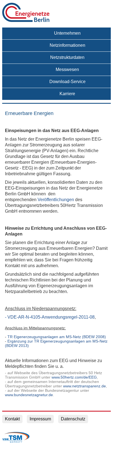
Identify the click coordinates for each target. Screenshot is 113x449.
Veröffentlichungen (56, 199)
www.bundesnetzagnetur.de (29, 395)
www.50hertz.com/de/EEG (74, 377)
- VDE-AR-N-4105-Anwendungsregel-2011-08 (50, 317)
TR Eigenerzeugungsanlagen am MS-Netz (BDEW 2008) (56, 337)
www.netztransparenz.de (84, 386)
